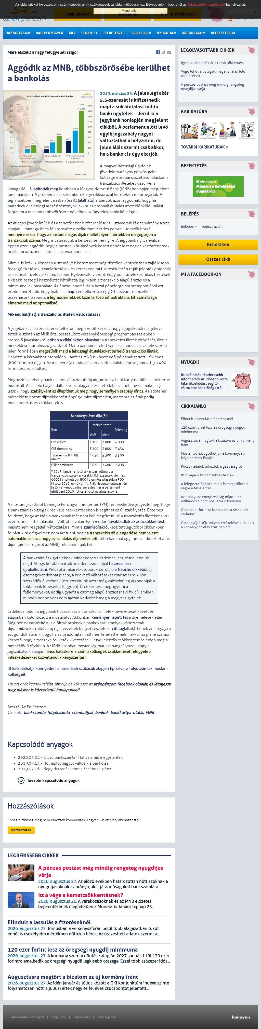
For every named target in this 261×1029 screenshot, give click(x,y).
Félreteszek (114, 33)
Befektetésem (223, 33)
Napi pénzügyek (49, 33)
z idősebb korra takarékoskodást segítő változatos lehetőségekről (204, 383)
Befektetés (194, 166)
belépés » (189, 226)
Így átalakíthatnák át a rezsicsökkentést (212, 63)
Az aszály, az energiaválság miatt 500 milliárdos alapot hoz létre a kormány (211, 499)
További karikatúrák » (204, 147)
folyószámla (58, 712)
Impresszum (82, 1017)
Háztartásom (18, 33)
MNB (150, 712)
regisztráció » (213, 226)
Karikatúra (194, 111)
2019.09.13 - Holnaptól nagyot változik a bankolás (63, 763)
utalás (138, 712)
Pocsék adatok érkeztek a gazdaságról (211, 466)
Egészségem (140, 33)
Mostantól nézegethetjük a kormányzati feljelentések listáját (213, 455)
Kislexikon (218, 244)
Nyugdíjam (166, 33)
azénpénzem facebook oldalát (120, 684)
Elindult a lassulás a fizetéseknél (207, 419)
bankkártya (120, 712)
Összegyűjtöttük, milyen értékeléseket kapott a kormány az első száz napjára (217, 525)
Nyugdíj (190, 362)
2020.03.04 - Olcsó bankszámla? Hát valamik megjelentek (70, 757)
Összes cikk (218, 259)
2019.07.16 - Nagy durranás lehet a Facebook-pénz (64, 769)
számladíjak (82, 712)
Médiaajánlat (107, 1017)
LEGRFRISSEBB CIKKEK (33, 856)
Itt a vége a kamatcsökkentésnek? (208, 475)
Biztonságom (193, 33)
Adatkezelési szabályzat (28, 1017)
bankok (102, 712)
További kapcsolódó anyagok (53, 780)
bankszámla (34, 712)
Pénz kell (89, 33)
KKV (72, 33)
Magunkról (59, 1017)
